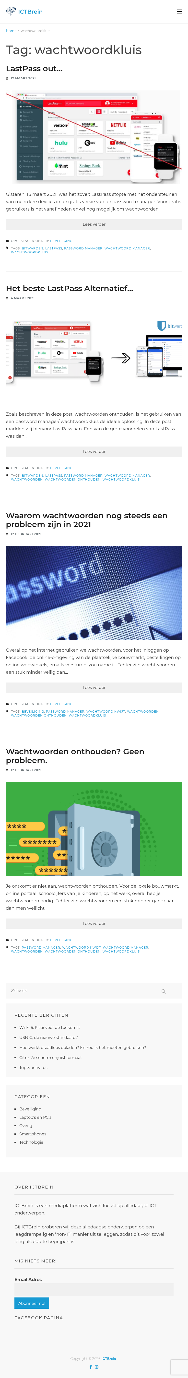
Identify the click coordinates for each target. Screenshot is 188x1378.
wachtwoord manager (127, 248)
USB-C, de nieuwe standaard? (48, 1037)
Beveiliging (61, 241)
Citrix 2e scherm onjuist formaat (50, 1057)
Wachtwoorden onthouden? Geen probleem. (75, 756)
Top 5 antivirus (33, 1067)
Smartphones (32, 1134)
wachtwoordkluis (29, 252)
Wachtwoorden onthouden (73, 479)
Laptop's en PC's (35, 1117)
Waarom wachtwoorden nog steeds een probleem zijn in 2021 (87, 520)
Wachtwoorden (27, 479)
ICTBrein (109, 1359)
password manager (83, 248)
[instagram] (96, 1367)
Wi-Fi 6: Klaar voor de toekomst (49, 1027)
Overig (25, 1125)
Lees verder (94, 224)
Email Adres (28, 1279)
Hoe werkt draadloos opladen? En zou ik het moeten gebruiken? (82, 1047)
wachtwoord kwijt (105, 711)
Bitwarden (32, 248)
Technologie (31, 1142)
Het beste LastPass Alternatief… (69, 288)
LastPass (53, 248)
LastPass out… (34, 68)
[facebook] (91, 1367)
